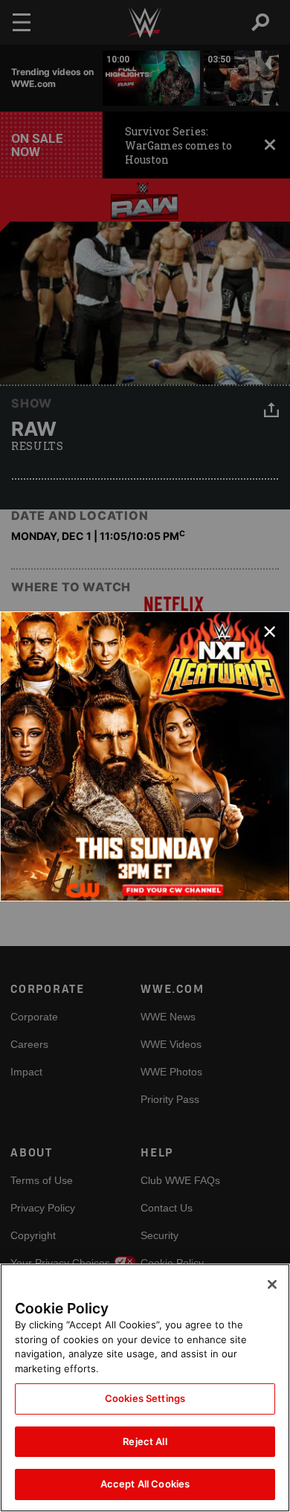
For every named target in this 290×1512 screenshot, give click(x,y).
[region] (145, 1388)
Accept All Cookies (145, 1484)
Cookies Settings (145, 1398)
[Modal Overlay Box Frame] (145, 756)
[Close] (272, 1284)
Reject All (145, 1441)
